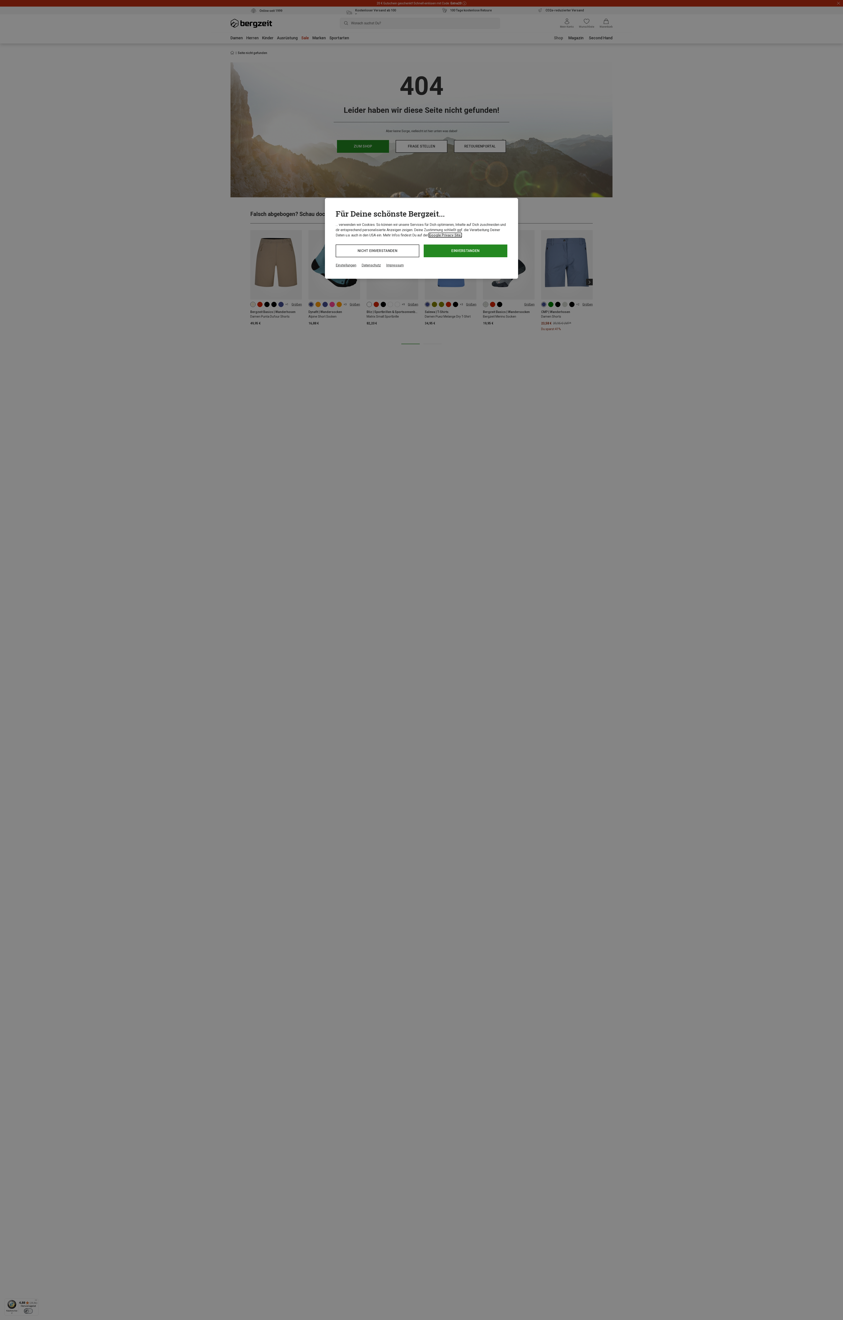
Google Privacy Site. (445, 235)
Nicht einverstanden (377, 251)
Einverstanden (465, 251)
